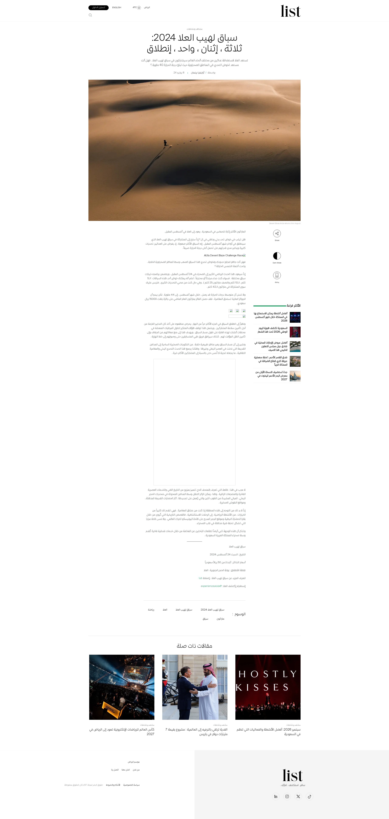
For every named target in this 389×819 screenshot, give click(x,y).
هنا (200, 578)
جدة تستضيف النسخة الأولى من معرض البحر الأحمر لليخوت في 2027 (271, 376)
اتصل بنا (115, 770)
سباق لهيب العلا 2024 (212, 609)
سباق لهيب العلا (184, 609)
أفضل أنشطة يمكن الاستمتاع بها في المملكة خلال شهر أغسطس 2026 (270, 317)
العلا (165, 609)
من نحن (136, 770)
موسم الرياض (134, 762)
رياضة (151, 609)
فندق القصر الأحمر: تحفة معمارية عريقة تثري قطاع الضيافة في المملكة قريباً (270, 361)
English (116, 8)
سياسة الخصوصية (131, 785)
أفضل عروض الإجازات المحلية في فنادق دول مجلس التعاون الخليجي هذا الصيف (271, 347)
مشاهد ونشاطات (194, 29)
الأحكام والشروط (113, 785)
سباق (205, 619)
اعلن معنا (126, 770)
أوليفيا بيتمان (197, 72)
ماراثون (220, 619)
